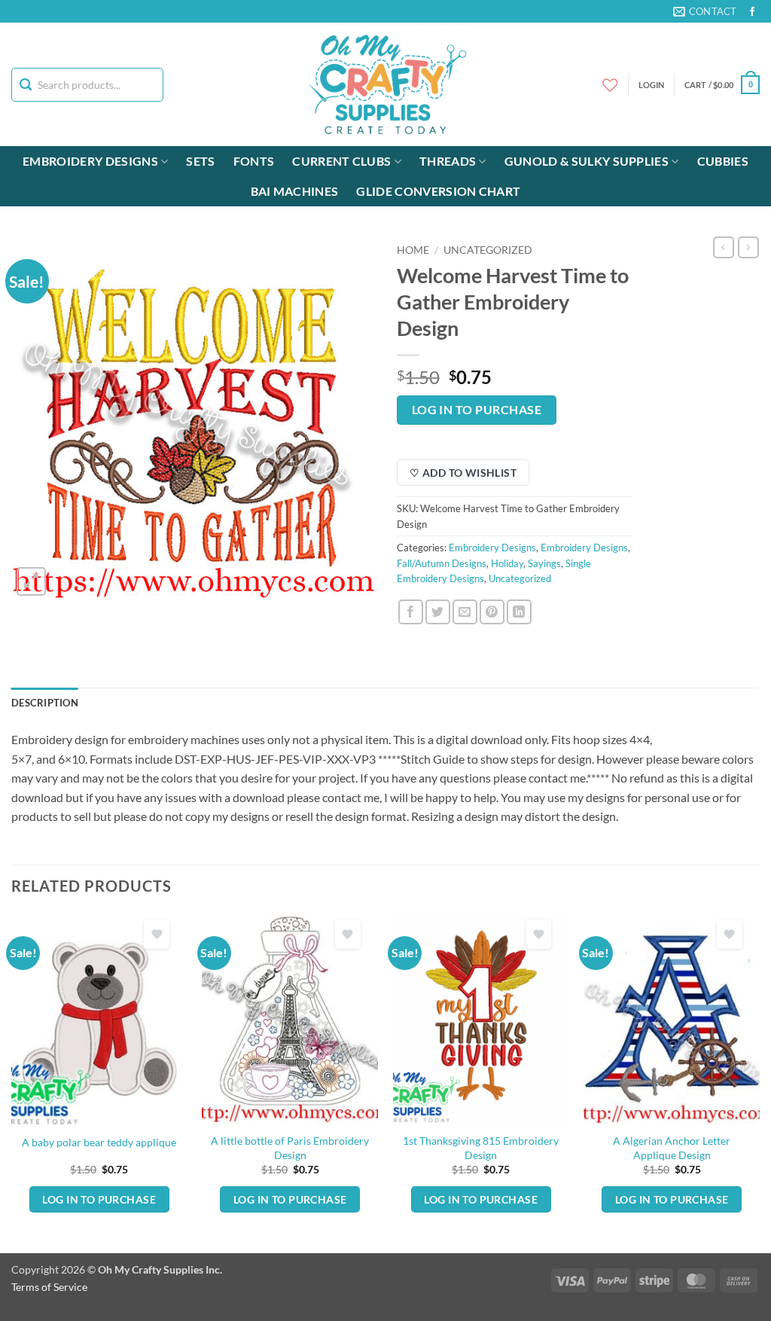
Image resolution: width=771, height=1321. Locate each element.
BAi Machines (295, 191)
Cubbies (722, 161)
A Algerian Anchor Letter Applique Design (671, 1147)
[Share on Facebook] (410, 611)
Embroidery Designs (90, 161)
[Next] (759, 1082)
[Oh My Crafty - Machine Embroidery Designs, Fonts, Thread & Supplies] (386, 84)
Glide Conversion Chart (438, 191)
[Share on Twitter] (437, 611)
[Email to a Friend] (465, 611)
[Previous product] (748, 247)
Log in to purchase (476, 409)
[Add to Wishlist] (156, 934)
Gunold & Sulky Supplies (586, 161)
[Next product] (723, 247)
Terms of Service (49, 1286)
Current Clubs (341, 161)
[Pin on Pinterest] (492, 611)
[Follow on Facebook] (752, 12)
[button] (722, 85)
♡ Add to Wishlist (463, 472)
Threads (447, 161)
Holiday (507, 563)
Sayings (544, 563)
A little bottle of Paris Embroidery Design (290, 1147)
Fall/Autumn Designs (441, 563)
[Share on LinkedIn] (519, 611)
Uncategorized (487, 250)
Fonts (254, 161)
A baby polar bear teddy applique (99, 1142)
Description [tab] (44, 703)
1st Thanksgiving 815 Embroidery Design (481, 1147)
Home (413, 250)
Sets (200, 161)
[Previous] (12, 1082)
